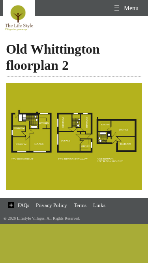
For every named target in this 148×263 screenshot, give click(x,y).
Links (99, 205)
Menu (130, 8)
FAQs (23, 205)
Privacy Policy (51, 205)
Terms (80, 205)
